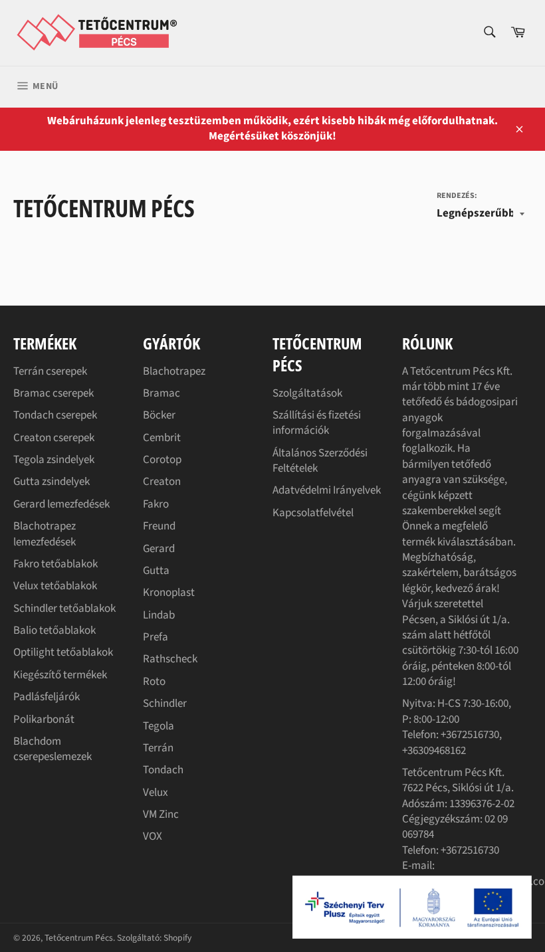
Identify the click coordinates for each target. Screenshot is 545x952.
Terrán (158, 748)
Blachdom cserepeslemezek (52, 749)
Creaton (162, 482)
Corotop (162, 460)
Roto (154, 682)
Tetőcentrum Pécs (79, 937)
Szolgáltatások (307, 393)
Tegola (158, 726)
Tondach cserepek (55, 415)
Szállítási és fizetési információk (316, 422)
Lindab (159, 615)
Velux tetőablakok (55, 586)
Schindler (165, 704)
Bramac (161, 393)
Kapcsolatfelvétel (313, 513)
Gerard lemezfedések (61, 504)
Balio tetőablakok (54, 630)
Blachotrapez (174, 371)
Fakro (156, 504)
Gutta (156, 571)
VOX (152, 836)
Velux (155, 793)
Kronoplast (169, 593)
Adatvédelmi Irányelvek (326, 490)
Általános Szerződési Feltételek (320, 460)
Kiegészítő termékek (60, 675)
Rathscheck (170, 659)
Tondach (163, 770)
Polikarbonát (43, 719)
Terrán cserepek (50, 371)
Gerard (159, 549)
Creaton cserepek (53, 438)
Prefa (155, 637)
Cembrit (162, 438)
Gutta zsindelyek (51, 482)
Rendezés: (457, 196)
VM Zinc (161, 814)
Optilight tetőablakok (63, 652)
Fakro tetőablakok (55, 564)
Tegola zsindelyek (53, 460)
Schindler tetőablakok (64, 609)
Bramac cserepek (53, 393)
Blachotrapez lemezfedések (44, 533)
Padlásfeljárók (46, 697)
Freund (159, 526)
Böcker (159, 415)
